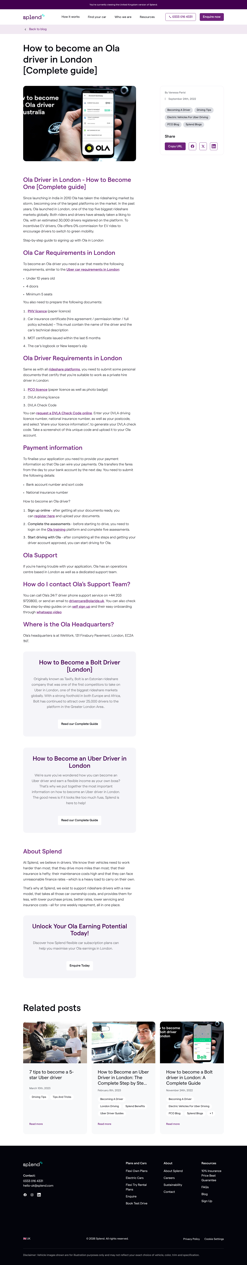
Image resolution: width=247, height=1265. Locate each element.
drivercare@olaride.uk (86, 601)
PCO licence (37, 389)
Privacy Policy (191, 1239)
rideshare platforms (64, 369)
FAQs (205, 1187)
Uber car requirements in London (92, 269)
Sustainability (173, 1185)
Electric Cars (135, 1178)
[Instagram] (32, 1195)
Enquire (131, 1196)
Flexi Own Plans (136, 1171)
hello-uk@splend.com (38, 1185)
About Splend (173, 1171)
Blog (204, 1194)
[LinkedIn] (39, 1195)
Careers (169, 1178)
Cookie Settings (214, 1239)
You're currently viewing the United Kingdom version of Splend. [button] (124, 4)
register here (44, 516)
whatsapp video (49, 612)
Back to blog (38, 29)
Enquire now (212, 17)
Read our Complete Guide (79, 724)
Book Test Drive (136, 1203)
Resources (147, 17)
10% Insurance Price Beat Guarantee (211, 1176)
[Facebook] (25, 1195)
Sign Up (206, 1201)
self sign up (81, 606)
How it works (71, 17)
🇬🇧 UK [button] (26, 1238)
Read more (36, 1124)
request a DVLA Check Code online (64, 413)
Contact (169, 1192)
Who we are (123, 17)
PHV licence (37, 311)
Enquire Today (80, 965)
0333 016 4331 (182, 17)
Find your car (97, 17)
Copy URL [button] (175, 146)
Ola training (56, 529)
